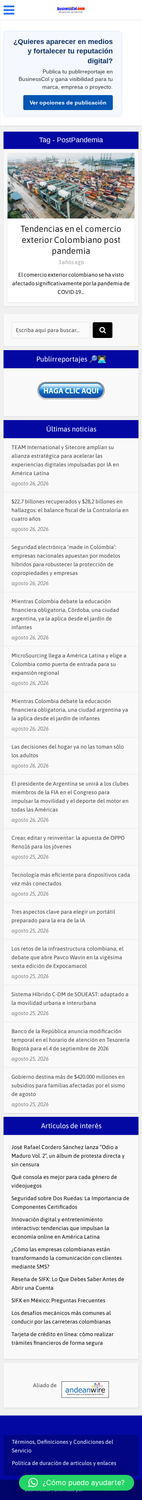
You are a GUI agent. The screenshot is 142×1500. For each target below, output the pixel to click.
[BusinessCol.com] (71, 9)
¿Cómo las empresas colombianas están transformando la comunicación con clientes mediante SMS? (66, 1258)
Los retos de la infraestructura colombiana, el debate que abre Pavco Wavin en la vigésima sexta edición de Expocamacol (67, 957)
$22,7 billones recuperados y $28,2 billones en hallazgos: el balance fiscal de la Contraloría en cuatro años (70, 510)
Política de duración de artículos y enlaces (64, 1463)
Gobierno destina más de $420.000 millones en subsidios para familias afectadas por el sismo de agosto (68, 1085)
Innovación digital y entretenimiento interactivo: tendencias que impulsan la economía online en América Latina (60, 1228)
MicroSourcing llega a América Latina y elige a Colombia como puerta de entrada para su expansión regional (69, 664)
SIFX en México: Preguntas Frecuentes (58, 1300)
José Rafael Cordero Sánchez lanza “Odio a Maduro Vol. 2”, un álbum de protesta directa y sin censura (68, 1156)
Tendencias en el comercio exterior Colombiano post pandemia (71, 240)
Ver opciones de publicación (68, 102)
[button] (76, 1483)
